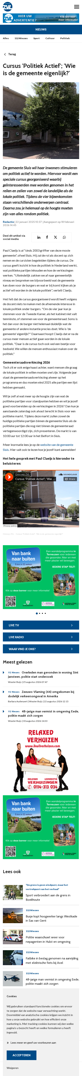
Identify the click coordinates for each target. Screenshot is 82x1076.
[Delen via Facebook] (47, 237)
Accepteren (22, 1055)
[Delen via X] (55, 237)
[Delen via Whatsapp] (64, 237)
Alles (6, 38)
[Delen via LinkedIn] (39, 237)
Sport (36, 38)
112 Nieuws (21, 38)
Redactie (8, 222)
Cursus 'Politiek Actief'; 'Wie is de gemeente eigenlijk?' (39, 534)
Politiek (65, 38)
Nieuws (41, 29)
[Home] (20, 7)
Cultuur (50, 38)
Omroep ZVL (8, 534)
